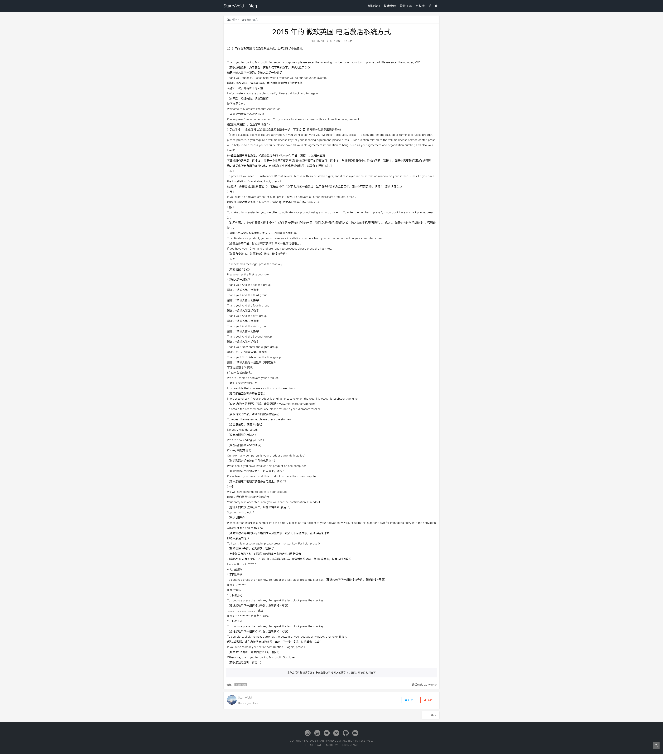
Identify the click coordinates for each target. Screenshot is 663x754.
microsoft (241, 684)
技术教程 (390, 6)
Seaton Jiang (348, 744)
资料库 (420, 6)
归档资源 (246, 19)
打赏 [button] (410, 700)
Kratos (320, 744)
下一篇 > (430, 715)
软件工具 (406, 6)
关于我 (433, 6)
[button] (428, 700)
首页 (229, 19)
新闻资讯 (374, 6)
